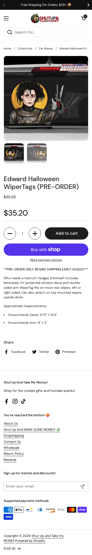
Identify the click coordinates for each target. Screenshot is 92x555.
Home (7, 48)
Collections (25, 48)
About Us (11, 423)
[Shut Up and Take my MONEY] (45, 18)
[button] (83, 18)
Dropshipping (14, 435)
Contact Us (12, 441)
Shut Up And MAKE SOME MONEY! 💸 (32, 430)
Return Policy (14, 453)
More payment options (46, 260)
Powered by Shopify (30, 541)
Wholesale (11, 448)
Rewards (10, 460)
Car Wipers (46, 48)
